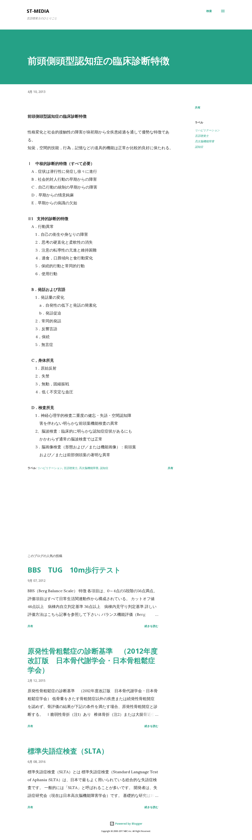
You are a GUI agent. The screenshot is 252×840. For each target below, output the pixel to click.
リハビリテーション (207, 130)
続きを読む (151, 626)
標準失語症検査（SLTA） (68, 751)
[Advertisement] (94, 504)
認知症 (199, 147)
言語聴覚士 (202, 136)
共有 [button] (197, 107)
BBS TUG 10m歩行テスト (74, 570)
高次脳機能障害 (204, 141)
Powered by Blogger (128, 823)
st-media (38, 11)
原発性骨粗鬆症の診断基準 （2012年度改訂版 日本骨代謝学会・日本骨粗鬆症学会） (93, 660)
